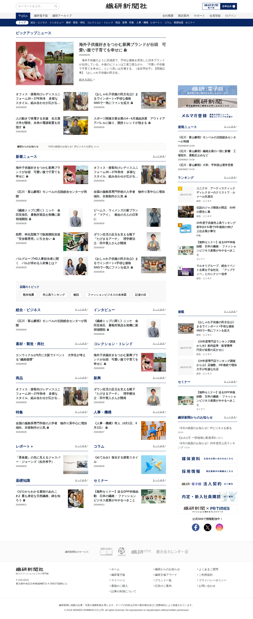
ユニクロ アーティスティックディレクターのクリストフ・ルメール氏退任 (215, 192)
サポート (199, 15)
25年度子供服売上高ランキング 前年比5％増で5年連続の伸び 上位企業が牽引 (217, 227)
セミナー (190, 22)
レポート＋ (156, 22)
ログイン (230, 15)
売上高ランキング (54, 294)
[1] (186, 194)
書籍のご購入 (119, 585)
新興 (124, 22)
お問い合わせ (207, 585)
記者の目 (140, 294)
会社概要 (168, 15)
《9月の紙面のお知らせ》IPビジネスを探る (70, 146)
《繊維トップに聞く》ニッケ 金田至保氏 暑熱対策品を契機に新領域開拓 (38, 215)
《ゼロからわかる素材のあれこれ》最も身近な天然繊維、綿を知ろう (38, 496)
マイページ (118, 580)
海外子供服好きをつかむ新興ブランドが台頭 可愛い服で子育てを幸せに (38, 172)
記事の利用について (123, 591)
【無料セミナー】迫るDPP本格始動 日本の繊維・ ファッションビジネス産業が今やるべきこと (116, 496)
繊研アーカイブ (62, 15)
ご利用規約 (206, 574)
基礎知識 (178, 22)
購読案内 (183, 15)
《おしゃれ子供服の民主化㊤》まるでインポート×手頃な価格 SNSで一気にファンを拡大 (116, 98)
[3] (186, 228)
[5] (186, 271)
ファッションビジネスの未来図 (107, 294)
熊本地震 (28, 294)
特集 (131, 22)
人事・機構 (142, 22)
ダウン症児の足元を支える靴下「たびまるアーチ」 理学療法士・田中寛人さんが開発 (114, 239)
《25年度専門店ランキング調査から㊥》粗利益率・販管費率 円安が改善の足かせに (216, 345)
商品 (117, 22)
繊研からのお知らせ (28, 146)
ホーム (115, 569)
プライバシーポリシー (213, 580)
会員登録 (215, 15)
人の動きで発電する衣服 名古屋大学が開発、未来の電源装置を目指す (38, 123)
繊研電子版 (41, 15)
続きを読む (86, 79)
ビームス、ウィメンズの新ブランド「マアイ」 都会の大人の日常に (116, 215)
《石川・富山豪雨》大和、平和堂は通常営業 (205, 165)
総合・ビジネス (39, 22)
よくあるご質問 (208, 569)
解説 (76, 294)
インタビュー (56, 22)
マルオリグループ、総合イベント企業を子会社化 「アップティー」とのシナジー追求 (215, 270)
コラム (168, 22)
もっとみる (159, 156)
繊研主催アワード (166, 574)
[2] (186, 211)
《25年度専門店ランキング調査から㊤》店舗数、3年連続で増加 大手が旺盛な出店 (218, 365)
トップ (22, 22)
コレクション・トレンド (100, 22)
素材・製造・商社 (75, 22)
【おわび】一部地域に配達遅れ (197, 437)
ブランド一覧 (163, 580)
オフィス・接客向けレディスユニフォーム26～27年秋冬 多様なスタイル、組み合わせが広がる (38, 98)
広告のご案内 (163, 585)
